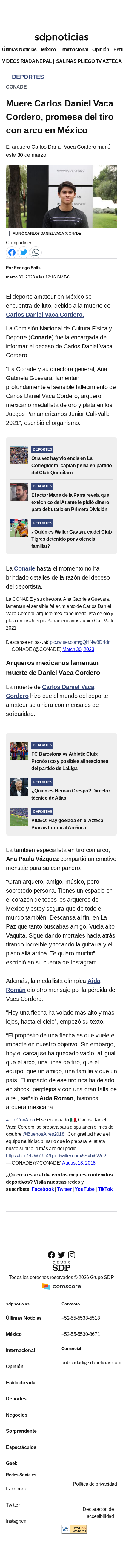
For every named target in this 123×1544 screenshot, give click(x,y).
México (48, 49)
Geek (11, 1463)
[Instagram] (71, 1254)
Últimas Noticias (19, 49)
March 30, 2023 (78, 649)
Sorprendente (21, 1431)
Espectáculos (21, 1447)
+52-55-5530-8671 (80, 1334)
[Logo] (61, 38)
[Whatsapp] (36, 251)
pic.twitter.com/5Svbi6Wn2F (80, 1155)
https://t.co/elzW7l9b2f (28, 1155)
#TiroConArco (20, 1119)
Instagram (16, 1521)
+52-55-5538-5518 (80, 1318)
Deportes (16, 1398)
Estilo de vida (20, 1382)
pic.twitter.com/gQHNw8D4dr (80, 642)
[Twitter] (24, 251)
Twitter (64, 1189)
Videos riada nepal (27, 61)
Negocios (16, 1415)
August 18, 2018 (79, 1162)
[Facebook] (12, 251)
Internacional (74, 49)
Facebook (43, 1189)
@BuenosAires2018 (43, 1134)
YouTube (85, 1189)
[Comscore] (61, 1285)
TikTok (105, 1189)
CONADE (16, 86)
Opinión (100, 49)
